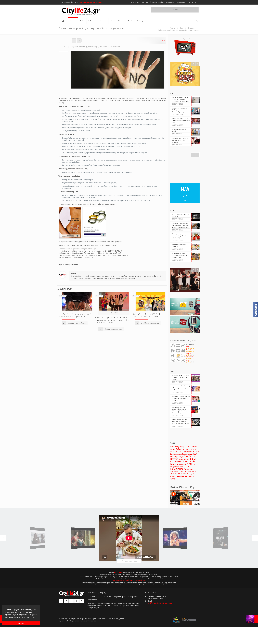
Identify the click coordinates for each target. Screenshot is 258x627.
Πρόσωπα (188, 469)
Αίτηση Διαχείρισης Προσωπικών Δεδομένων (168, 2)
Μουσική (175, 464)
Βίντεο (197, 452)
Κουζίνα (172, 461)
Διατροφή (186, 454)
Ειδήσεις (173, 457)
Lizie (190, 447)
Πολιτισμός (176, 468)
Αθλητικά (195, 449)
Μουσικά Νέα (189, 461)
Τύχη (187, 360)
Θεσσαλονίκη (184, 459)
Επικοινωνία (145, 2)
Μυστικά (183, 464)
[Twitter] (190, 2)
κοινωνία (183, 476)
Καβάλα (193, 459)
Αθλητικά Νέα (176, 451)
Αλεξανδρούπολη (188, 452)
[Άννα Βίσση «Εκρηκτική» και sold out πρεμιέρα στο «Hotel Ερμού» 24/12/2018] (252, 619)
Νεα (189, 464)
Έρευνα (188, 449)
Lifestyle (182, 447)
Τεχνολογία (193, 471)
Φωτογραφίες (191, 474)
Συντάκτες (135, 2)
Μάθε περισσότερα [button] (28, 617)
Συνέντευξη (174, 471)
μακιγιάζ (191, 476)
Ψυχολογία (173, 476)
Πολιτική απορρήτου (116, 619)
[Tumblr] (198, 2)
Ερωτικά (188, 350)
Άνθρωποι (180, 449)
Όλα (163, 41)
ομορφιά (173, 479)
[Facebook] (187, 2)
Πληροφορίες (176, 467)
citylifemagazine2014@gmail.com (91, 2)
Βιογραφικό (178, 454)
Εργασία (188, 353)
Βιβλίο (172, 454)
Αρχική (172, 28)
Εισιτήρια (180, 457)
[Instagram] (195, 2)
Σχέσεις (186, 471)
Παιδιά (193, 464)
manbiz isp (92, 621)
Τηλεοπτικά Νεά (176, 474)
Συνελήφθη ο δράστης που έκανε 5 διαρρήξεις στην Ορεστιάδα (75, 315)
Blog (181, 28)
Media (194, 447)
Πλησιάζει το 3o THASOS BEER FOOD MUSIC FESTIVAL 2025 (146, 315)
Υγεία (187, 346)
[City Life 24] (81, 11)
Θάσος (195, 457)
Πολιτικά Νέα (186, 467)
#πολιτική (174, 447)
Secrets (172, 449)
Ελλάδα (189, 456)
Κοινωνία (191, 28)
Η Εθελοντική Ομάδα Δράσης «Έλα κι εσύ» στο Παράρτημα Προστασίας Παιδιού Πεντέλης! (112, 320)
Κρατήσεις (178, 461)
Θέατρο (174, 459)
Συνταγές (180, 471)
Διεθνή (193, 453)
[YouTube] (193, 2)
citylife (90, 47)
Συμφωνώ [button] (21, 623)
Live (187, 447)
